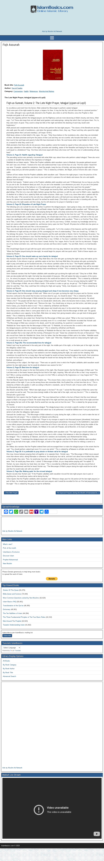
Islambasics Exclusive (11, 552)
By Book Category (9, 665)
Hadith (26, 91)
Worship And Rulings (46, 91)
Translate (18, 650)
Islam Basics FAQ (9, 602)
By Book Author (8, 669)
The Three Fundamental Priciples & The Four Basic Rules (24, 617)
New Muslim (7, 563)
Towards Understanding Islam (14, 625)
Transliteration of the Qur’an (13, 606)
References (34, 91)
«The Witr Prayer (11, 493)
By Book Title (8, 672)
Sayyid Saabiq (17, 88)
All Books (6, 661)
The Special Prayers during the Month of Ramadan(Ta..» (78, 493)
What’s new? (7, 544)
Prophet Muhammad (10, 560)
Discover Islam (8, 556)
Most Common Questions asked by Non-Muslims (21, 598)
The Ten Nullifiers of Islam (12, 613)
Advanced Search (9, 676)
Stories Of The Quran (11, 590)
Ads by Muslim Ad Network (52, 31)
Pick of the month (9, 548)
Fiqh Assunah (19, 85)
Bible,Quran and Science (12, 594)
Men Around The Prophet (12, 621)
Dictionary (6, 609)
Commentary (18, 91)
